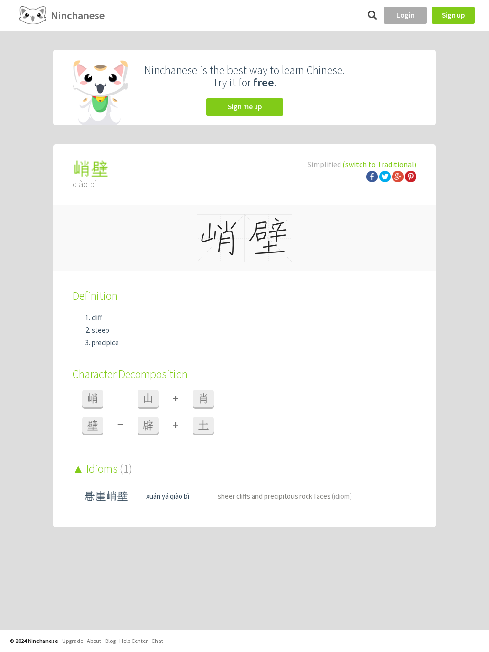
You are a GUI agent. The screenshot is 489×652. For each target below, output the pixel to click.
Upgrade (72, 640)
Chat (157, 640)
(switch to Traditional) (379, 164)
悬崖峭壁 (106, 496)
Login (405, 15)
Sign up (453, 15)
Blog (110, 640)
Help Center (133, 640)
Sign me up (245, 106)
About (94, 640)
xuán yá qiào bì (167, 496)
